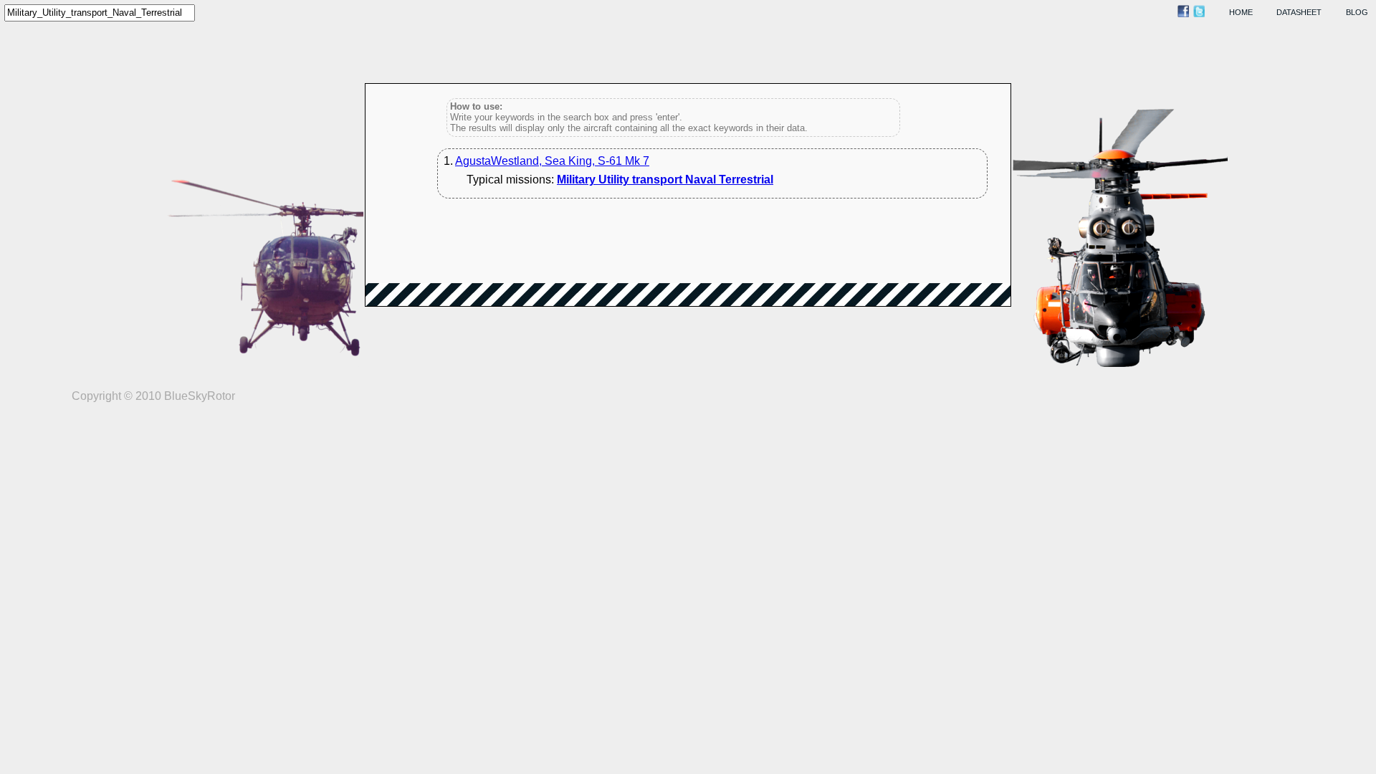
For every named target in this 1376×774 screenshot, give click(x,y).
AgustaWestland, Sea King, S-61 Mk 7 (552, 161)
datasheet (1299, 12)
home (1241, 12)
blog (1357, 12)
